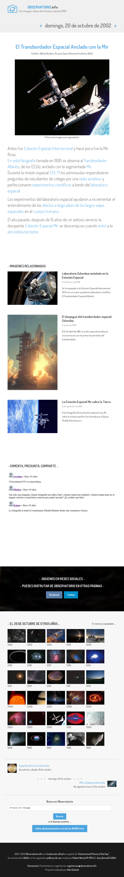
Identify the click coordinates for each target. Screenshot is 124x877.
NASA (26, 857)
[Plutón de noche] (17, 656)
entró (102, 225)
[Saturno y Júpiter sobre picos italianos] (95, 636)
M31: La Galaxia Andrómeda (92, 782)
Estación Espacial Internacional (48, 148)
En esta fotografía (21, 160)
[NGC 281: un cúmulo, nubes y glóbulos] (17, 718)
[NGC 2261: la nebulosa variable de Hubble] (17, 739)
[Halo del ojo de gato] (36, 656)
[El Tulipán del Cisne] (76, 656)
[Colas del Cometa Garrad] (76, 677)
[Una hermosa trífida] (56, 656)
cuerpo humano (46, 211)
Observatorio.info (34, 853)
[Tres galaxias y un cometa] (36, 677)
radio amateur (90, 178)
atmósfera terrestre (23, 231)
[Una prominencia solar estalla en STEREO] (17, 698)
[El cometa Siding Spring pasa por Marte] (17, 677)
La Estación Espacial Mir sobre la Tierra (86, 402)
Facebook (54, 594)
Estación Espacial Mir (41, 225)
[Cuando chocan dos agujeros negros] (95, 656)
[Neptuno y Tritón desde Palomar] (36, 718)
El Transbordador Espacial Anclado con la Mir (62, 46)
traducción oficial (55, 853)
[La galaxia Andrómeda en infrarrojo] (95, 698)
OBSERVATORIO (39, 7)
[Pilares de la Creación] (56, 636)
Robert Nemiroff (80, 857)
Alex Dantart (73, 869)
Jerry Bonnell (102, 857)
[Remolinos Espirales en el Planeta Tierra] (56, 739)
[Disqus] (62, 509)
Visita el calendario (104, 624)
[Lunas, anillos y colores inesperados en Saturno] (36, 698)
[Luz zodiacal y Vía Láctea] (56, 677)
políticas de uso (54, 857)
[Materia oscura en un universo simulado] (17, 636)
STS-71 (55, 172)
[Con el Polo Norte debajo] (95, 718)
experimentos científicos (51, 184)
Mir (88, 166)
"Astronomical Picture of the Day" (93, 853)
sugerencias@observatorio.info (81, 865)
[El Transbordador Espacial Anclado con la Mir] (56, 718)
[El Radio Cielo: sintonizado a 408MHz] (76, 718)
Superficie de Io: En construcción (34, 765)
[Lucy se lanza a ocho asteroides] (76, 636)
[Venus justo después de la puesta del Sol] (95, 677)
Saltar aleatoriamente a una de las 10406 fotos (59, 828)
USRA (113, 857)
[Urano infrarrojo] (36, 739)
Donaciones (33, 865)
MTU (91, 857)
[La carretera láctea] (56, 698)
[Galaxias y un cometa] (36, 636)
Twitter (71, 594)
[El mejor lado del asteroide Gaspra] (95, 739)
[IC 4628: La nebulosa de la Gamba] (76, 698)
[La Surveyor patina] (76, 739)
